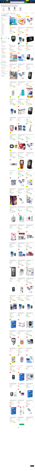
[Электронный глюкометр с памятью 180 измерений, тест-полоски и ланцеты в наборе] (22, 306)
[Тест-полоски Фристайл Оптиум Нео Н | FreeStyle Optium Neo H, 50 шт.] (30, 200)
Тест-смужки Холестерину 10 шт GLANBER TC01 (13, 312)
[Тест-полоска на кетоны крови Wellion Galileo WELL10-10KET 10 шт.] (13, 200)
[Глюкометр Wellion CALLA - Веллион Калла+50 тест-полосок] (13, 146)
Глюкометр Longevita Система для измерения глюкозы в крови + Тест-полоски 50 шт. (22, 260)
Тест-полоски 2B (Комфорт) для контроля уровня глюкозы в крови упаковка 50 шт (22, 331)
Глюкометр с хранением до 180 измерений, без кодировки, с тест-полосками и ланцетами (29, 383)
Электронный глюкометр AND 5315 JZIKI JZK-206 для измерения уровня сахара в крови (22, 207)
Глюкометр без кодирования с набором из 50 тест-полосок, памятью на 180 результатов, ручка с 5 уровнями (21, 46)
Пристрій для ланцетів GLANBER (29, 134)
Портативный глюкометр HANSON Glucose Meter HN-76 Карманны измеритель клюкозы (30, 278)
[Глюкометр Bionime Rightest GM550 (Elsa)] (13, 272)
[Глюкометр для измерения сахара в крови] (30, 236)
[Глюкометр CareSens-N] (30, 164)
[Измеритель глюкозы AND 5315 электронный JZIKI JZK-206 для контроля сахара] (30, 411)
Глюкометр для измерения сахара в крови (30, 243)
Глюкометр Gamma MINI (12, 170)
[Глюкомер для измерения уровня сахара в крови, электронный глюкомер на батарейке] (22, 236)
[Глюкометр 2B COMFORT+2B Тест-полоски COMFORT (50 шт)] (13, 236)
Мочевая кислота (4, 52)
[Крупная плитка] (32, 13)
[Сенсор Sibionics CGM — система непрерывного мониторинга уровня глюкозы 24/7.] (13, 58)
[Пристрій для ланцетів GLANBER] (30, 128)
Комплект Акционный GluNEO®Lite (28, 99)
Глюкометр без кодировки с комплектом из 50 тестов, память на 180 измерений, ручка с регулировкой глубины (13, 260)
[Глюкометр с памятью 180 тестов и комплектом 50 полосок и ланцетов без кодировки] (13, 394)
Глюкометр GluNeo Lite (28, 117)
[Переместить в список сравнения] (16, 17)
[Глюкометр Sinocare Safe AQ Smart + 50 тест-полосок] (22, 146)
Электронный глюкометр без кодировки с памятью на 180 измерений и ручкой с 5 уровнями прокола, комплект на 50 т (13, 117)
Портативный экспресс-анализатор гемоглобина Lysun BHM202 (21, 171)
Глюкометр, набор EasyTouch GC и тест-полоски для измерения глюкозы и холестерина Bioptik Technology (13, 225)
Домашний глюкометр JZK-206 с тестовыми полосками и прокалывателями (29, 295)
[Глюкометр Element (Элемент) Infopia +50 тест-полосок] (22, 394)
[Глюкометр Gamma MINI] (13, 164)
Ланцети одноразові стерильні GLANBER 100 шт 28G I (13, 189)
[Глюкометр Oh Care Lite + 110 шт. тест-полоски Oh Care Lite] (22, 21)
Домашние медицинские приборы (12, 4)
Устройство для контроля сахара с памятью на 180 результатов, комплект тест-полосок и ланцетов (30, 225)
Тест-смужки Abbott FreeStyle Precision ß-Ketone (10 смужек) (29, 189)
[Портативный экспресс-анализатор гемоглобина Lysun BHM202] (22, 164)
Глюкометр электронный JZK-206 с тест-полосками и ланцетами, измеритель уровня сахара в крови (30, 152)
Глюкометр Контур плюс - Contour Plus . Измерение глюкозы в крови (12, 46)
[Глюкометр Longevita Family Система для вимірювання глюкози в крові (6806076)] (30, 324)
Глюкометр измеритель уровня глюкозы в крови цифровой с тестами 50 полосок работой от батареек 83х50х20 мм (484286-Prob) (13, 383)
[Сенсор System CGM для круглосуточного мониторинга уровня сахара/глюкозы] (13, 21)
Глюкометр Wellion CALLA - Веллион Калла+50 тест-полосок (13, 152)
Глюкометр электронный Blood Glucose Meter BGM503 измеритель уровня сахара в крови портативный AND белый (21, 64)
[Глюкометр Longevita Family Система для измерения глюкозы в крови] (13, 411)
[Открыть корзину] (33, 2)
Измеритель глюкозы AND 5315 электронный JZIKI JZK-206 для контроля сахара (29, 417)
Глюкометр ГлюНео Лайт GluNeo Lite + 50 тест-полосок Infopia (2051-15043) (29, 64)
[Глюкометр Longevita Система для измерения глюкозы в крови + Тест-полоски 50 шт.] (22, 254)
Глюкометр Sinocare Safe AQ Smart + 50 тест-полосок (21, 152)
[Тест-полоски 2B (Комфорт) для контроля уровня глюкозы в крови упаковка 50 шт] (22, 324)
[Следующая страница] (32, 427)
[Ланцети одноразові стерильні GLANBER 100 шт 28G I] (13, 182)
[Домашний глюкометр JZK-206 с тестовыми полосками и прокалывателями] (30, 289)
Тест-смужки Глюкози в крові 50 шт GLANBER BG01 (29, 260)
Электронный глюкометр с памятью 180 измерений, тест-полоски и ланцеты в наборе (21, 313)
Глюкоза (3, 50)
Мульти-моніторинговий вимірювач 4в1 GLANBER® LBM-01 (30, 45)
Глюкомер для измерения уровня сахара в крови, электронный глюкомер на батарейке (21, 243)
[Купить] (16, 30)
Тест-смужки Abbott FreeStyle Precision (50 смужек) (13, 366)
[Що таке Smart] (14, 32)
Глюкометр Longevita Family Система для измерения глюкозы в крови (13, 417)
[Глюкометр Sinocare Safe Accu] (22, 289)
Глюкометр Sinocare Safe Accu (21, 295)
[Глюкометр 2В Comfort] (22, 360)
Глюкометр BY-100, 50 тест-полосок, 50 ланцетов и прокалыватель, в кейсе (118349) (13, 295)
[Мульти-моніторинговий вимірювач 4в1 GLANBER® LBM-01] (30, 39)
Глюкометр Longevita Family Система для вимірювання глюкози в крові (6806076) (29, 331)
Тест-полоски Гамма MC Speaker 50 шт (21, 117)
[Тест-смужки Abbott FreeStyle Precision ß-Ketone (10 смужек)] (30, 182)
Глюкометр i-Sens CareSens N (29, 81)
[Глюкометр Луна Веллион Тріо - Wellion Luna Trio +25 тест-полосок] (13, 128)
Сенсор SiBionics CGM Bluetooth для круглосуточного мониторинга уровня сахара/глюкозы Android (21, 99)
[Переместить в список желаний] (16, 16)
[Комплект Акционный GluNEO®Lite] (30, 93)
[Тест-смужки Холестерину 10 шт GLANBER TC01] (13, 306)
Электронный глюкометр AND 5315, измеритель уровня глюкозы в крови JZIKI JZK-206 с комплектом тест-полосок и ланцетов (30, 27)
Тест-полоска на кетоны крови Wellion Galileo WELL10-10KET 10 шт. (13, 207)
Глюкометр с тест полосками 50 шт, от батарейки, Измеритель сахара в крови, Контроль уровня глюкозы (13, 82)
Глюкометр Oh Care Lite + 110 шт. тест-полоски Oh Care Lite (21, 27)
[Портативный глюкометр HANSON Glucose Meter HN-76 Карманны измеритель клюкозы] (30, 272)
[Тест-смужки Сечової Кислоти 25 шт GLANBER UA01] (22, 342)
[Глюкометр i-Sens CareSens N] (30, 75)
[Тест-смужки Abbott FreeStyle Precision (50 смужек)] (13, 360)
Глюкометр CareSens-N (28, 170)
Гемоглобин (3, 49)
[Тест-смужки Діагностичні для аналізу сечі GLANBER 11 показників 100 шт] (22, 219)
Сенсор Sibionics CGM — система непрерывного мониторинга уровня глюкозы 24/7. (13, 64)
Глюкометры (18, 4)
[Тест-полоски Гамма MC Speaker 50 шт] (22, 111)
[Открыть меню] (1, 2)
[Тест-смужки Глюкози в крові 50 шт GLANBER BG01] (30, 254)
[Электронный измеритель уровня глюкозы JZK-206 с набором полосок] (22, 75)
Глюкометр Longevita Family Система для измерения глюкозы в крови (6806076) (13, 331)
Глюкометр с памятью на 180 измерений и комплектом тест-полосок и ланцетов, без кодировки (29, 313)
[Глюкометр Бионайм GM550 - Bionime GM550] (13, 93)
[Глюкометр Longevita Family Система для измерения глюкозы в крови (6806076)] (13, 324)
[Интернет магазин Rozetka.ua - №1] (3, 2)
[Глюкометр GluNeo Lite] (30, 111)
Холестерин (3, 53)
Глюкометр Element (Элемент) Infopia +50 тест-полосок (21, 400)
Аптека (7, 4)
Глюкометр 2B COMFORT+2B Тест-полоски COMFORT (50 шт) (13, 243)
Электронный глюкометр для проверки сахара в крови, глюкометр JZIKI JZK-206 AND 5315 (21, 189)
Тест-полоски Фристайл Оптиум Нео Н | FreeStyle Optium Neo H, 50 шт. (29, 207)
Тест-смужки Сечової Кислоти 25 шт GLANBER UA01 (21, 348)
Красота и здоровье (4, 4)
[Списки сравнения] (32, 2)
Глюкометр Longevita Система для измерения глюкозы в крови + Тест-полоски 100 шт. (22, 135)
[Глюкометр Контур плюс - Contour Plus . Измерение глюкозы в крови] (13, 39)
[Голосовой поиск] (23, 2)
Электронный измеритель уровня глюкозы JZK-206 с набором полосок (21, 82)
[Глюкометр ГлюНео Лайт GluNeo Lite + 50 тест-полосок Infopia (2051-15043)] (30, 58)
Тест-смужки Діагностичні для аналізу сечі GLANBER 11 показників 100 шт (21, 225)
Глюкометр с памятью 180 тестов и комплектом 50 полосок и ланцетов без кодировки (13, 400)
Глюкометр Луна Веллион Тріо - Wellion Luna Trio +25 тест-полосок (13, 135)
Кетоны (3, 51)
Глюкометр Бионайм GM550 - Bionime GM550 (13, 99)
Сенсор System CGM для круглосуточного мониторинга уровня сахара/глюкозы (13, 27)
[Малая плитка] (33, 13)
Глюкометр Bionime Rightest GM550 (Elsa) (13, 278)
